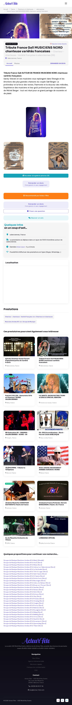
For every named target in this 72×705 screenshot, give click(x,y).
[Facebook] (62, 700)
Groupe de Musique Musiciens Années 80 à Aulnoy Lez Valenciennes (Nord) (29, 567)
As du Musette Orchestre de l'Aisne (16, 539)
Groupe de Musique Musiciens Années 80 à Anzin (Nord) (23, 563)
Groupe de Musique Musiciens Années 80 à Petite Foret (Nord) (25, 578)
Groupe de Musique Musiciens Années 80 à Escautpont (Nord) (25, 621)
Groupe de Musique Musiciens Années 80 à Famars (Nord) (23, 590)
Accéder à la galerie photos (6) (36, 176)
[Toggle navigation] (66, 3)
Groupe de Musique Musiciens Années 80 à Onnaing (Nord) (24, 601)
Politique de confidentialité (36, 667)
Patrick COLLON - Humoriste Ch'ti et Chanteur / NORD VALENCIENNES (18, 397)
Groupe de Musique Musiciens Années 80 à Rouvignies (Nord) (25, 610)
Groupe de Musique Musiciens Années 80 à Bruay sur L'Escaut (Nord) (27, 585)
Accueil (6, 9)
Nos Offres (36, 658)
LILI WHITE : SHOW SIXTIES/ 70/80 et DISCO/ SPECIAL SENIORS (52, 396)
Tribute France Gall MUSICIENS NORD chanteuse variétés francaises (51, 360)
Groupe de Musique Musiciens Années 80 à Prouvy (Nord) (23, 605)
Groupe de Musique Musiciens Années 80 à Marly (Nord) (23, 565)
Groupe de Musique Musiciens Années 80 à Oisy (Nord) (22, 596)
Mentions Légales (36, 664)
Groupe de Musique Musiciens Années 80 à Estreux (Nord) (24, 594)
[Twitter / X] (66, 700)
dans (29, 317)
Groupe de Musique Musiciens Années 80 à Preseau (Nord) (24, 599)
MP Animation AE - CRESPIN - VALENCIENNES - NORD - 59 (16, 433)
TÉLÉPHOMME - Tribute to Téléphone (15, 469)
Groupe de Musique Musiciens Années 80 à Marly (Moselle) (24, 560)
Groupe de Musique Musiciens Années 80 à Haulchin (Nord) (24, 619)
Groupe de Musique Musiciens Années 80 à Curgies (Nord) (24, 603)
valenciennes (40, 9)
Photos (17, 63)
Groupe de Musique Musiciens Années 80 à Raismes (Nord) (24, 608)
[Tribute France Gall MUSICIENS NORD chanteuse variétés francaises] (36, 122)
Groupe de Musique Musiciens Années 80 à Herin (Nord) (23, 592)
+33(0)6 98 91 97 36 (36, 686)
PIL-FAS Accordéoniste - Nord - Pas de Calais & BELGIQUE (51, 433)
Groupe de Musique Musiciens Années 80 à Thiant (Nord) (23, 626)
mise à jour (21, 247)
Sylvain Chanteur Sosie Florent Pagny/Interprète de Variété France (17, 360)
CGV (36, 670)
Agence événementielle (36, 661)
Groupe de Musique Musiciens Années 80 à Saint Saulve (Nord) (25, 574)
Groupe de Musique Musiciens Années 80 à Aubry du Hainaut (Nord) (27, 583)
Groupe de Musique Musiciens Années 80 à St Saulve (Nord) (24, 576)
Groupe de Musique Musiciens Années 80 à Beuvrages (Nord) (24, 581)
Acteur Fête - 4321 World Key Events (20, 700)
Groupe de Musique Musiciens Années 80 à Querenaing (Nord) (25, 623)
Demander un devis (57, 63)
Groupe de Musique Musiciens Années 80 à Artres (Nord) (23, 617)
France (13, 9)
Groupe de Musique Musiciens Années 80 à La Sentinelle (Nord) (25, 569)
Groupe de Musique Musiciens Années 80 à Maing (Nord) (23, 612)
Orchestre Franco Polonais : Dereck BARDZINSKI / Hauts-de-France (53, 504)
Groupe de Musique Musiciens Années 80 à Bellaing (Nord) (23, 614)
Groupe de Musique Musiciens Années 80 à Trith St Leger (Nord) (26, 572)
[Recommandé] (19, 383)
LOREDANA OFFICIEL (47, 538)
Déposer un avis (37, 218)
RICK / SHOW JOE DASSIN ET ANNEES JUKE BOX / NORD (50, 469)
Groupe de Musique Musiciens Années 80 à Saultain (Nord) (24, 587)
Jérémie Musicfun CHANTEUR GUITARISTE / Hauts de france (17, 504)
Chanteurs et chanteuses (25, 9)
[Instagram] (58, 700)
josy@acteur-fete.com (37, 690)
